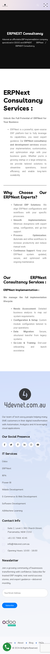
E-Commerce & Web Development (19, 496)
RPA (4, 475)
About (20, 642)
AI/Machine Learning (12, 510)
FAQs (41, 642)
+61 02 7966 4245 (17, 538)
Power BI (6, 482)
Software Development (14, 503)
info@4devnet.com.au (18, 544)
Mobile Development (12, 489)
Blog (31, 642)
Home (9, 642)
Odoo (5, 461)
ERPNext (6, 468)
